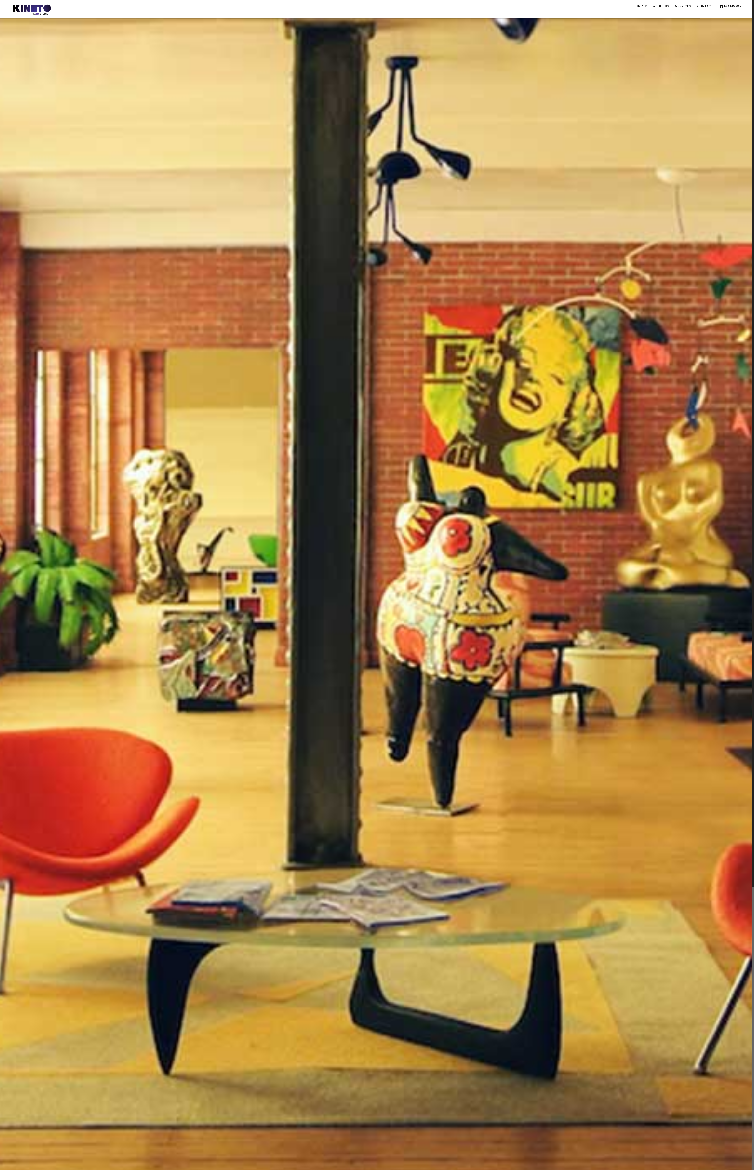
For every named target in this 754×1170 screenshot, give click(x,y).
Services (683, 6)
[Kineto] (32, 9)
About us (661, 6)
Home (642, 6)
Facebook (733, 6)
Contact (705, 6)
